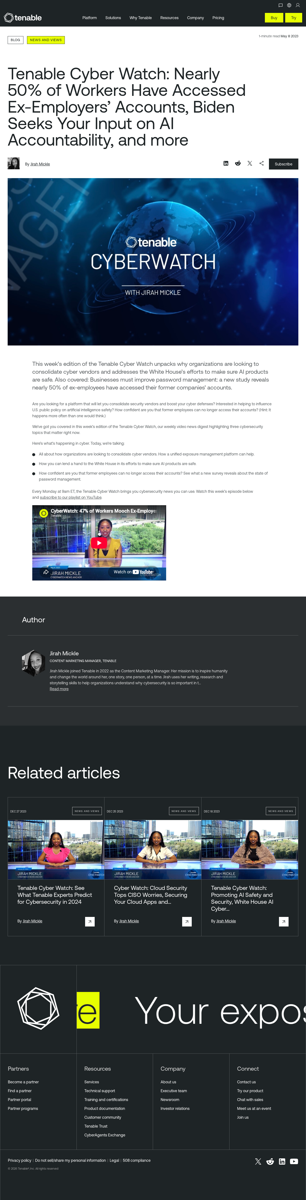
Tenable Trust (95, 1126)
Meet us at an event (254, 1108)
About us (168, 1082)
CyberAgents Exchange (104, 1135)
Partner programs (23, 1108)
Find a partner (20, 1091)
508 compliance (137, 1160)
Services (91, 1082)
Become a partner (23, 1082)
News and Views (46, 40)
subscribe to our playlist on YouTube (70, 497)
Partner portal (19, 1099)
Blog (15, 40)
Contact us (246, 1082)
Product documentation (104, 1108)
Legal (114, 1160)
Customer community (102, 1117)
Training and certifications (106, 1099)
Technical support (99, 1091)
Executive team (174, 1091)
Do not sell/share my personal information (70, 1160)
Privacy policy (19, 1160)
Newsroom (170, 1099)
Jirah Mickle (40, 164)
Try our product (250, 1091)
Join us (243, 1117)
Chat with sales (250, 1099)
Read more (59, 689)
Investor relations (175, 1108)
